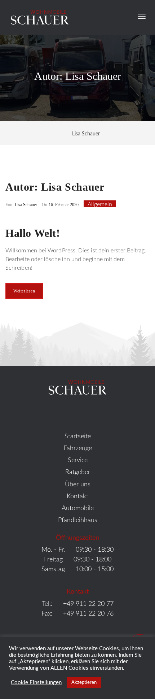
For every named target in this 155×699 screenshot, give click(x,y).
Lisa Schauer (26, 204)
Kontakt (77, 496)
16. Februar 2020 (63, 204)
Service (78, 460)
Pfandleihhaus (77, 520)
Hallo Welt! (32, 233)
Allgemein (100, 204)
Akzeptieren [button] (84, 682)
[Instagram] (89, 413)
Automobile (78, 508)
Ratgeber (77, 472)
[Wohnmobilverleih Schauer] (36, 16)
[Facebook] (66, 413)
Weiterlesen (24, 291)
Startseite (78, 436)
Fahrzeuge (77, 448)
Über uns (77, 484)
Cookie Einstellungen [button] (36, 682)
